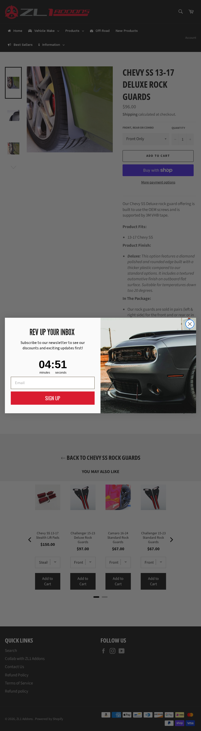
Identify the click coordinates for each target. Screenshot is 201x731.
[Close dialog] (190, 324)
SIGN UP (52, 398)
